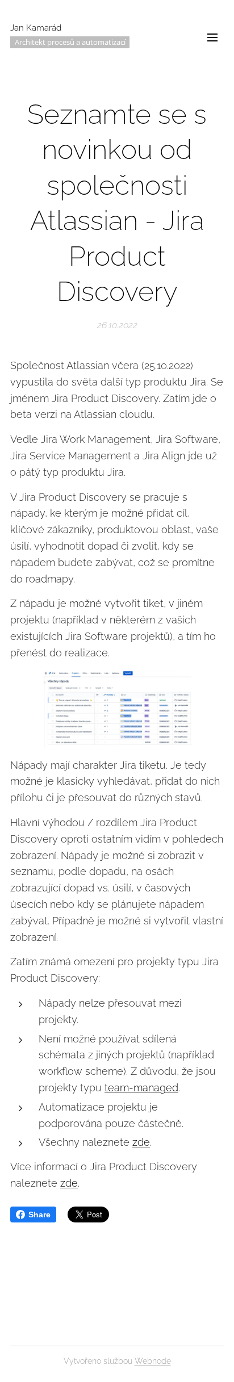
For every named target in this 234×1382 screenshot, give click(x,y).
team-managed (141, 1088)
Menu (212, 37)
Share (39, 1214)
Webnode (153, 1361)
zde (141, 1142)
